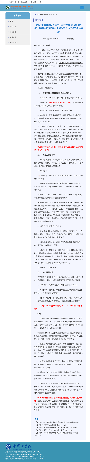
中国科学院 (12, 2)
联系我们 (24, 2)
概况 (11, 21)
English (33, 2)
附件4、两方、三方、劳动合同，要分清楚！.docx (55, 430)
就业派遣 (13, 37)
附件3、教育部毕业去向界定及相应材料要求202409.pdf (58, 427)
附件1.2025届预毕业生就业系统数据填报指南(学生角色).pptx (59, 422)
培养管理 (13, 32)
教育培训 (45, 14)
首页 (38, 14)
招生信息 (13, 26)
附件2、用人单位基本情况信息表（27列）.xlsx (54, 425)
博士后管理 (14, 42)
